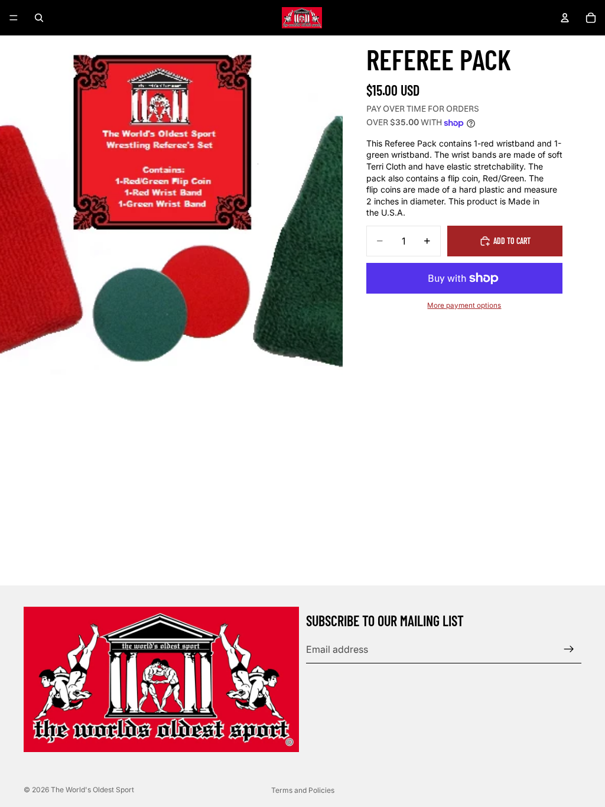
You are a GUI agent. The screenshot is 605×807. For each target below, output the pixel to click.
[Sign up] (569, 649)
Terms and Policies (302, 790)
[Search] (39, 18)
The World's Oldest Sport (92, 789)
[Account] (565, 18)
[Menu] (13, 17)
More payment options (464, 305)
